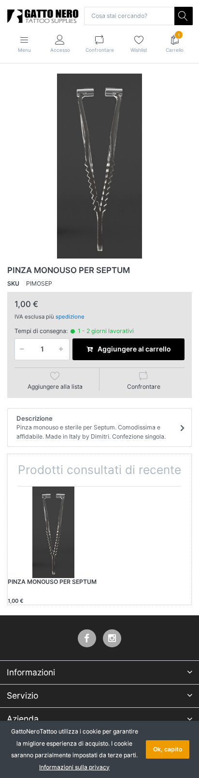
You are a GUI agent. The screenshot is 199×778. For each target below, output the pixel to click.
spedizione (70, 316)
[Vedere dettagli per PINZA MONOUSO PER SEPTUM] (53, 532)
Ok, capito (167, 749)
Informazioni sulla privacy (74, 767)
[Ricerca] (183, 16)
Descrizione (91, 427)
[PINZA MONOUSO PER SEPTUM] (99, 166)
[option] (99, 166)
